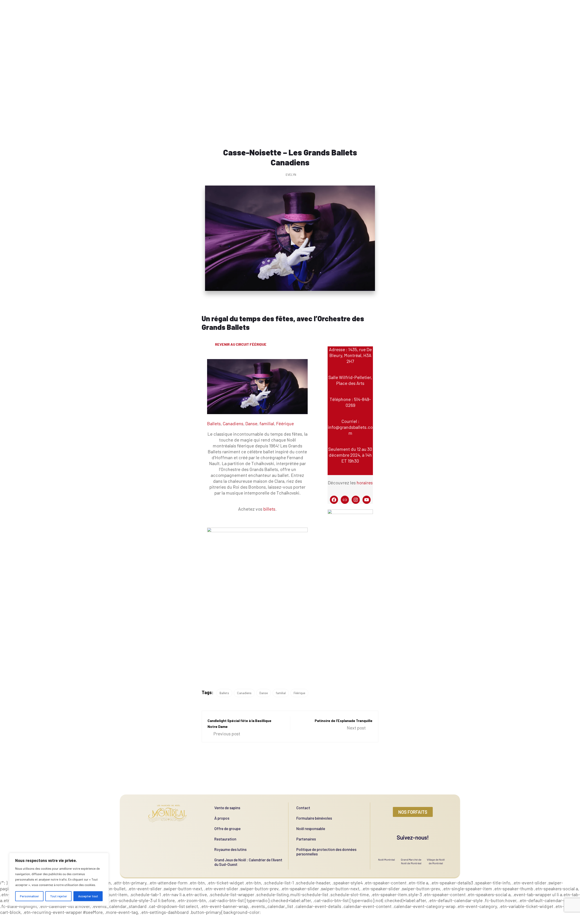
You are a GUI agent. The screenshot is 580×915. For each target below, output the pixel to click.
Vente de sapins (227, 807)
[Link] (345, 500)
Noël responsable (310, 828)
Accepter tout (88, 896)
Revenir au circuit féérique (240, 344)
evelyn (291, 174)
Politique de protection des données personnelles (326, 851)
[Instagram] (356, 500)
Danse (251, 423)
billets (269, 509)
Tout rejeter (58, 896)
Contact (303, 807)
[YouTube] (366, 500)
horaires (365, 482)
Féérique (285, 423)
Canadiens (233, 423)
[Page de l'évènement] (334, 500)
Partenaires (306, 839)
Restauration (225, 839)
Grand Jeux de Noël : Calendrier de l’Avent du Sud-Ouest (248, 862)
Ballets (214, 423)
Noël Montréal (386, 859)
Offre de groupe (227, 828)
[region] (59, 879)
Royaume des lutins (230, 849)
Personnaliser (29, 896)
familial (266, 423)
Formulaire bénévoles (314, 818)
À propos (221, 818)
